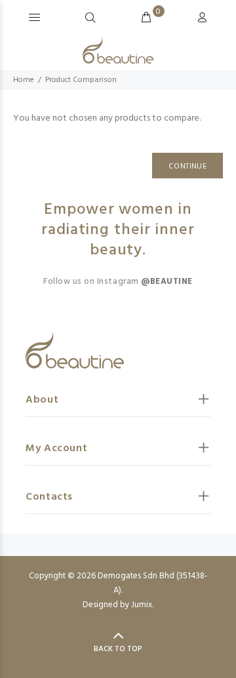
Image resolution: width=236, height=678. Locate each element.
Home (23, 80)
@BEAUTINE (167, 282)
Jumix (141, 605)
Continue (187, 166)
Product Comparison (81, 80)
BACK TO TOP (118, 649)
